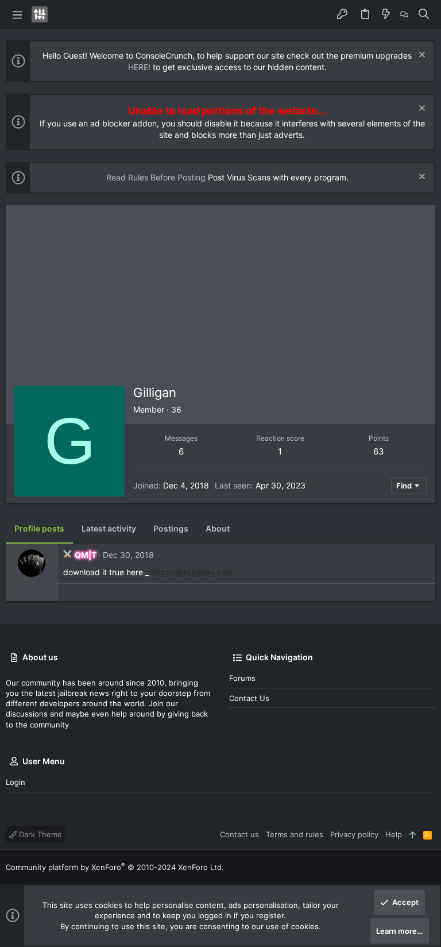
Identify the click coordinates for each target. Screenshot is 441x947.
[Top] (412, 834)
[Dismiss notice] (420, 56)
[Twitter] (430, 867)
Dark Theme (39, 834)
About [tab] (218, 528)
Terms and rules (294, 834)
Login (15, 782)
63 (378, 451)
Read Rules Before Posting (156, 177)
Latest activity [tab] (109, 528)
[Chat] (404, 14)
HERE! (139, 67)
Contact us (249, 698)
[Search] (424, 14)
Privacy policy (354, 834)
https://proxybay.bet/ (192, 572)
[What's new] (386, 14)
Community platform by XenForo (115, 867)
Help (393, 834)
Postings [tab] (170, 528)
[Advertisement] (220, 291)
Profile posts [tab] (39, 528)
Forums (242, 678)
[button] (17, 14)
